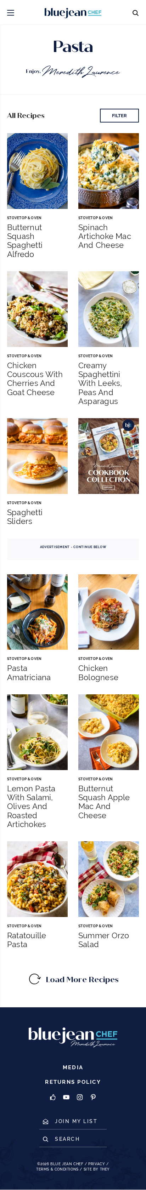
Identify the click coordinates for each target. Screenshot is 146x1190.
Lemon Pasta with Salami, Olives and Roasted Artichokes (31, 806)
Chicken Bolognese (98, 673)
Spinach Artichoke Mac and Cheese (104, 236)
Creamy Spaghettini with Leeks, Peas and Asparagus (100, 383)
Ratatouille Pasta (26, 940)
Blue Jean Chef (66, 1164)
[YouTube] (66, 1097)
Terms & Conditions (57, 1169)
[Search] (135, 12)
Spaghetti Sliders (25, 517)
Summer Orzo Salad (103, 940)
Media (73, 1067)
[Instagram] (80, 1097)
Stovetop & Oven (24, 218)
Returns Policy (73, 1082)
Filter (119, 115)
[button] (10, 12)
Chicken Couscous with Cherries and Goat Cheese (35, 379)
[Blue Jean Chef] (55, 12)
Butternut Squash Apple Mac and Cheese (104, 802)
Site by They (97, 1169)
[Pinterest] (93, 1097)
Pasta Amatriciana (29, 673)
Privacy (96, 1164)
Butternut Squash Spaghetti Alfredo (25, 241)
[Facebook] (53, 1097)
